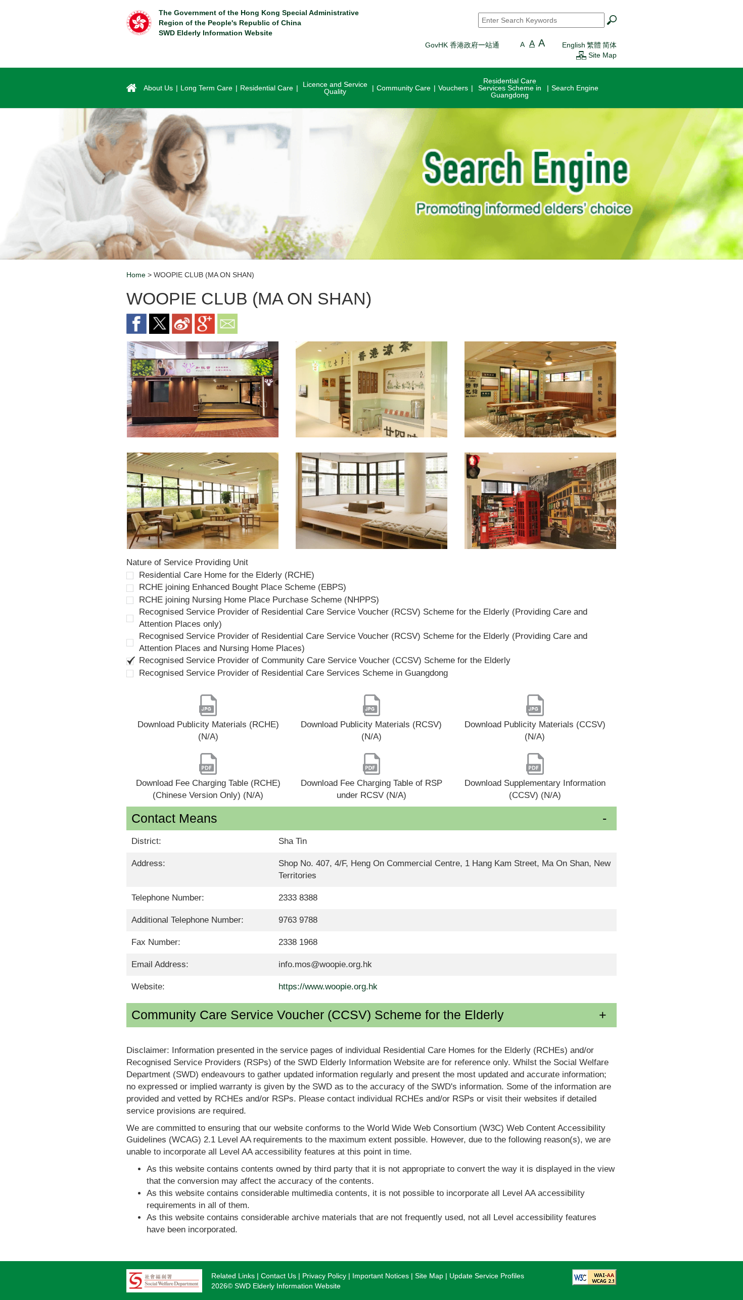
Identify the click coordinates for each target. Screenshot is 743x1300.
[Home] (139, 22)
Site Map (602, 55)
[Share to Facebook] (136, 323)
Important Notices (380, 1276)
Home (136, 275)
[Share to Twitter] (159, 323)
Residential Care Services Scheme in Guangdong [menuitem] (509, 88)
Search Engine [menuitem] (574, 88)
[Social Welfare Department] (164, 1280)
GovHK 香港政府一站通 (462, 45)
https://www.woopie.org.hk (328, 986)
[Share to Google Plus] (205, 323)
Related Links (233, 1276)
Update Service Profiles (486, 1276)
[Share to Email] (227, 323)
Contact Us (278, 1276)
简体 (609, 45)
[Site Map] (581, 55)
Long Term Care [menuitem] (206, 88)
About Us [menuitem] (158, 88)
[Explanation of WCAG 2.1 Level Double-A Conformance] (594, 1277)
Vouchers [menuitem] (453, 88)
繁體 (594, 45)
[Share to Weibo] (182, 323)
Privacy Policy (324, 1276)
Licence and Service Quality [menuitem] (335, 87)
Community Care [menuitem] (404, 88)
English (573, 45)
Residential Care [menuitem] (266, 88)
